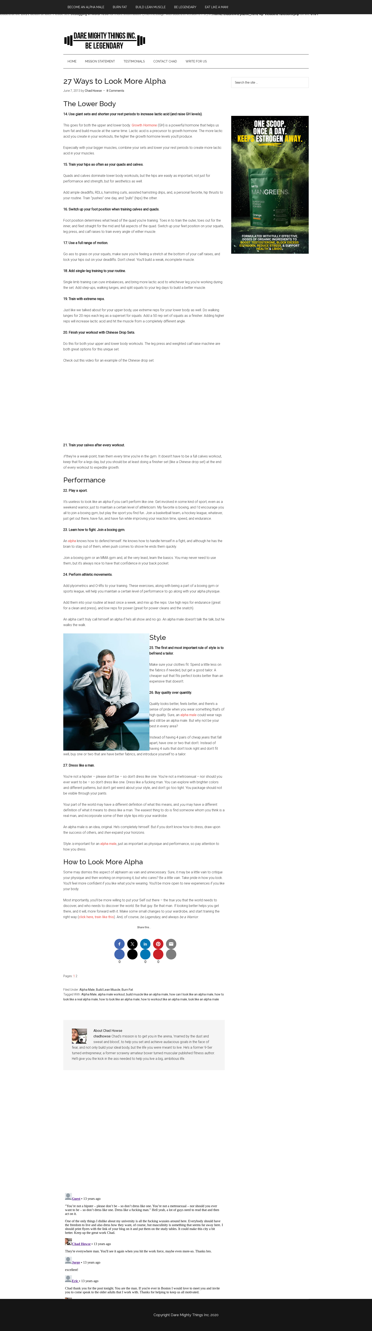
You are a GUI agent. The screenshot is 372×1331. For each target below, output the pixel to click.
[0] (119, 954)
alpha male (188, 715)
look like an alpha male (203, 999)
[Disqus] (144, 1135)
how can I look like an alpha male (191, 994)
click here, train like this (96, 917)
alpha (72, 541)
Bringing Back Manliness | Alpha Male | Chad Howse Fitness (104, 40)
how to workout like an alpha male (164, 999)
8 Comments (115, 90)
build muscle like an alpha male (147, 994)
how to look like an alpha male (119, 999)
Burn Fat (127, 989)
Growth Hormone (144, 125)
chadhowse (102, 1036)
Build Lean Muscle (108, 989)
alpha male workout (111, 994)
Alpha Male (87, 989)
